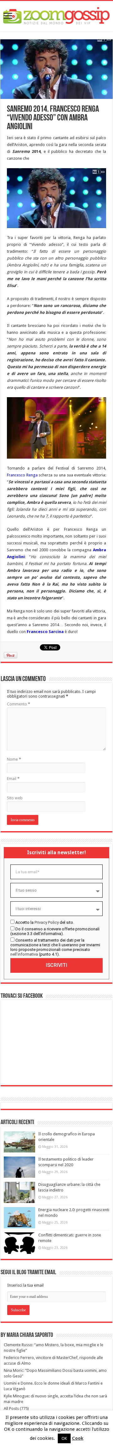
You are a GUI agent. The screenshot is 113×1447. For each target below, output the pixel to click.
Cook (77, 1438)
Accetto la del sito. (44, 922)
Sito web (15, 798)
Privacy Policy (47, 922)
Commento (18, 704)
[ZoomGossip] (56, 14)
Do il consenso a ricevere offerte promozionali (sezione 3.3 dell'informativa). (55, 931)
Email (13, 778)
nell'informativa (24, 954)
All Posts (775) (16, 1408)
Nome (14, 759)
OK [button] (64, 1438)
